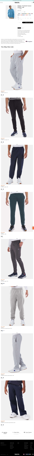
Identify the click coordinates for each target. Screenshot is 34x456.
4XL (18, 19)
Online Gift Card (12, 447)
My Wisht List (25, 446)
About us (31, 444)
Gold (27, 13)
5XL (21, 19)
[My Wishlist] (32, 2)
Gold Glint (28, 13)
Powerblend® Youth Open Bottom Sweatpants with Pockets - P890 (8, 422)
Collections (11, 448)
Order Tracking (26, 447)
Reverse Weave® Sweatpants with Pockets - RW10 (6, 328)
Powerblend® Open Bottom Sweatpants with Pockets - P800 (7, 375)
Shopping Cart (26, 448)
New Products (11, 444)
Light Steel (30, 13)
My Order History (26, 445)
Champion (19, 5)
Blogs (31, 446)
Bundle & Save (12, 446)
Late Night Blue (29, 13)
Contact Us (31, 448)
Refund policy (32, 449)
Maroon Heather (32, 13)
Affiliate (31, 447)
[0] (33, 2)
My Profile (25, 444)
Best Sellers (11, 445)
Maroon (31, 13)
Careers (31, 445)
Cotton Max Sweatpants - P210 (4, 92)
